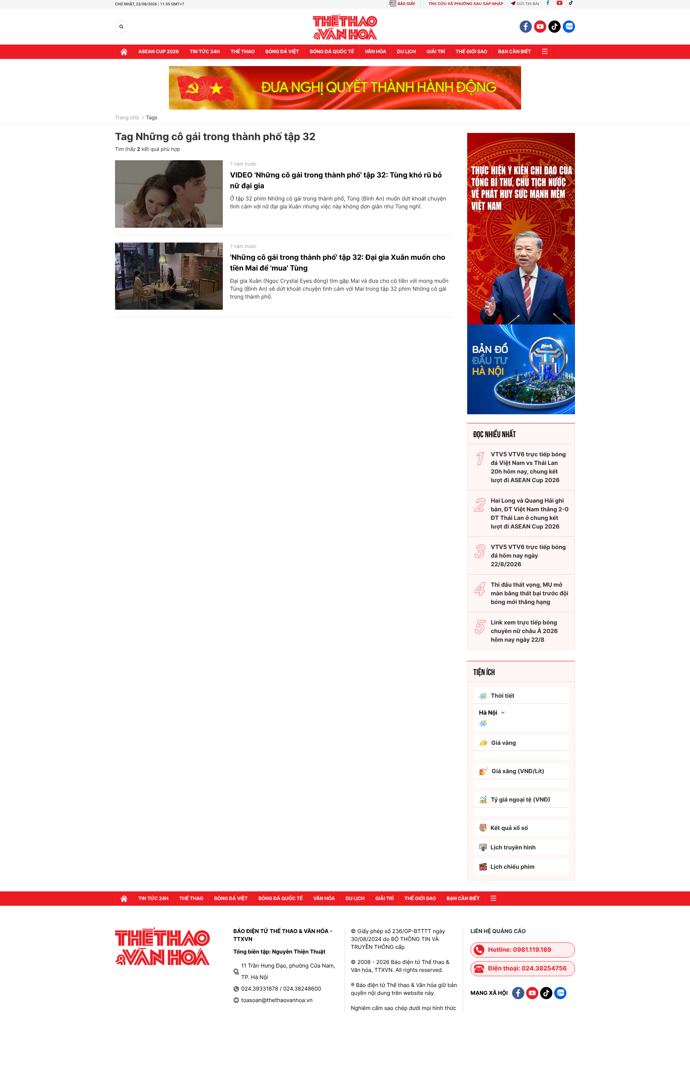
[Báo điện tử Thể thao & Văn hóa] (345, 27)
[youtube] (540, 26)
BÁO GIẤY (406, 3)
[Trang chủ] (124, 52)
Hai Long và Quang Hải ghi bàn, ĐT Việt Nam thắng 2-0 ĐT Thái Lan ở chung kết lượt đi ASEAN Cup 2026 (530, 513)
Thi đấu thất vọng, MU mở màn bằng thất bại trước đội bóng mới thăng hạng (530, 593)
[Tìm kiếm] (121, 26)
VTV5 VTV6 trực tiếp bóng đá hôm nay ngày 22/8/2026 (528, 555)
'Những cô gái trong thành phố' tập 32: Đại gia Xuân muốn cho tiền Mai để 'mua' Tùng (337, 262)
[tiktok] (554, 26)
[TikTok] (572, 4)
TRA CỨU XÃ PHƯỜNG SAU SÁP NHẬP (465, 4)
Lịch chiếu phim (513, 866)
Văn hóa (375, 52)
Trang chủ (127, 117)
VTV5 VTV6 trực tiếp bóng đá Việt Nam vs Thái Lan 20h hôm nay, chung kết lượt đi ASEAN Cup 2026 (528, 467)
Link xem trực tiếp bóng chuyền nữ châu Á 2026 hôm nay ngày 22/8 (524, 631)
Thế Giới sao (471, 52)
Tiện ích (484, 671)
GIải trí (436, 52)
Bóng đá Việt (282, 52)
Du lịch (406, 52)
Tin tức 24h (205, 52)
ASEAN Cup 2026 (158, 52)
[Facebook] (548, 4)
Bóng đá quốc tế (332, 52)
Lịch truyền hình (513, 847)
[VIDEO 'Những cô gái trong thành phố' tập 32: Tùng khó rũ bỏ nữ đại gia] (169, 194)
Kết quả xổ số (509, 827)
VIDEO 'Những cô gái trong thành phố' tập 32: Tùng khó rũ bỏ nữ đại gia (336, 180)
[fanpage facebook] (526, 26)
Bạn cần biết (514, 52)
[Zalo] (569, 26)
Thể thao (243, 52)
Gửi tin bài (527, 4)
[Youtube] (559, 4)
